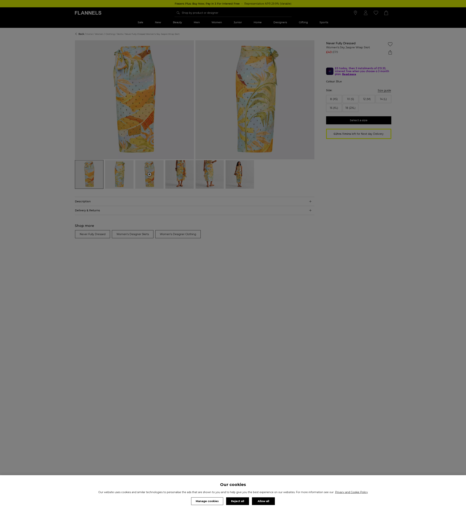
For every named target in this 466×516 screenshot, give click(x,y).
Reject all (237, 501)
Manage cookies (207, 501)
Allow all (263, 501)
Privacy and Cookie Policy (351, 492)
